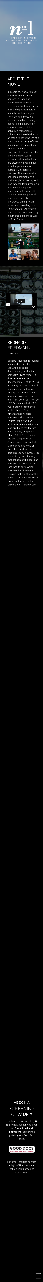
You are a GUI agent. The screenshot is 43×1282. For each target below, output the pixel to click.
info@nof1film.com (19, 1165)
